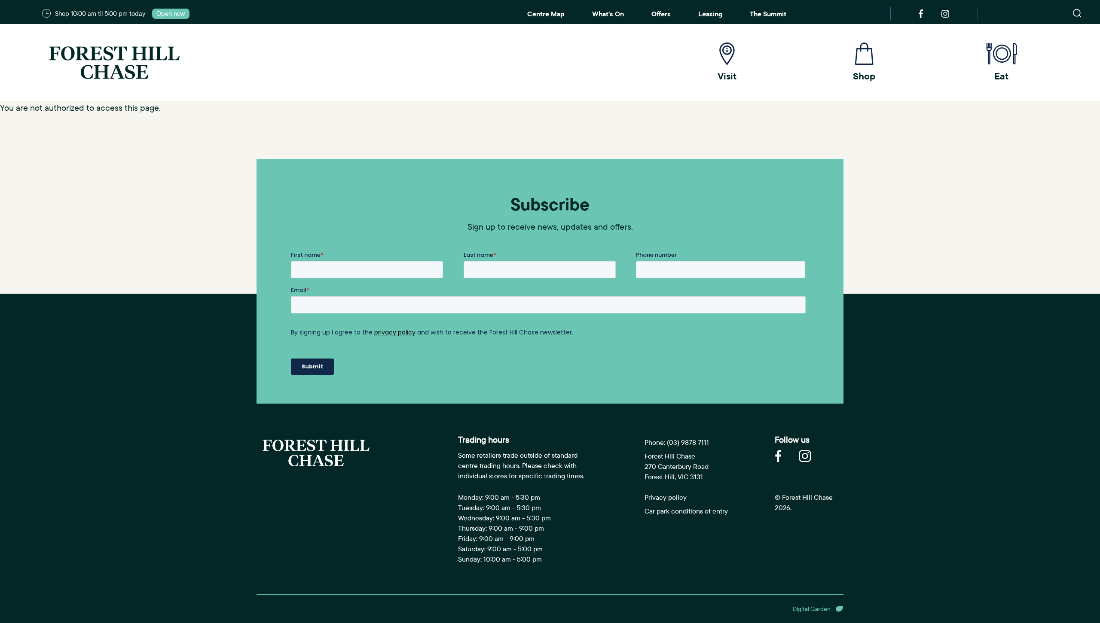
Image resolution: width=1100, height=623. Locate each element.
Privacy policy (666, 497)
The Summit (768, 13)
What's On (608, 13)
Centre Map (546, 13)
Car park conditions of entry (686, 511)
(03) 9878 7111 (688, 442)
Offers (661, 13)
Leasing (710, 13)
